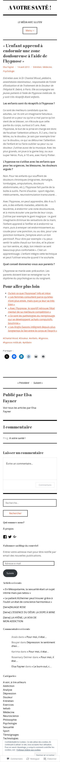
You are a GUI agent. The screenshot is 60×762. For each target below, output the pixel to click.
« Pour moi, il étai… (36, 637)
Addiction (8, 686)
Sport (6, 730)
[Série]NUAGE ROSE (14, 607)
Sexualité (8, 727)
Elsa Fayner (8, 67)
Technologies (10, 738)
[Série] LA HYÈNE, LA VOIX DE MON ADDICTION (20, 619)
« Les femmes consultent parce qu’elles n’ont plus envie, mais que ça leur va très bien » (31, 300)
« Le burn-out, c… (42, 666)
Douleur (24, 338)
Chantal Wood (11, 338)
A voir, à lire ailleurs (14, 682)
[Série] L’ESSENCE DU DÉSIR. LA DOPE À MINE (29, 612)
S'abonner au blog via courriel (20, 545)
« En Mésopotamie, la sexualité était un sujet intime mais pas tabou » (29, 591)
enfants (33, 338)
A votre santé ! (17, 438)
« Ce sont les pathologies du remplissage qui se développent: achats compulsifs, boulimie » (31, 319)
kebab (6, 708)
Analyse (7, 689)
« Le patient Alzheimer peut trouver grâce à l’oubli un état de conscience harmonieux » (28, 600)
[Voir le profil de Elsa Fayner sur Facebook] (5, 537)
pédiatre (28, 342)
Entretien (37, 67)
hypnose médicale (12, 342)
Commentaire (45, 485)
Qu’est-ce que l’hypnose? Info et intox (29, 293)
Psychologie (8, 71)
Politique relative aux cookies (29, 750)
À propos (8, 528)
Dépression (9, 693)
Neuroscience (11, 716)
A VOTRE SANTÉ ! (29, 7)
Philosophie (10, 719)
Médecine (47, 67)
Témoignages (11, 734)
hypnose (44, 338)
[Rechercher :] (30, 503)
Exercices (8, 704)
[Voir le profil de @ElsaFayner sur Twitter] (10, 537)
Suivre (10, 573)
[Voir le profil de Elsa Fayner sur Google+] (15, 537)
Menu (29, 30)
